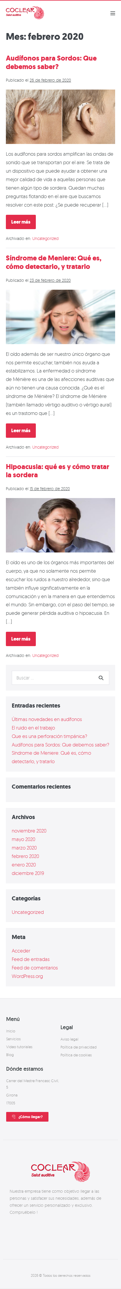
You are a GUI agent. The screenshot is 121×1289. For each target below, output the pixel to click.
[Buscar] (101, 677)
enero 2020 (24, 864)
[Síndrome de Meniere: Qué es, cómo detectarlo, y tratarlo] (60, 317)
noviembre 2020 (29, 831)
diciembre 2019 (28, 873)
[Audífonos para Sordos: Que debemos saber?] (60, 117)
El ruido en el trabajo (33, 728)
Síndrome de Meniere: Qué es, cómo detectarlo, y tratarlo (53, 262)
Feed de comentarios (35, 967)
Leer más (23, 220)
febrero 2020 (25, 856)
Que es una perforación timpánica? (49, 736)
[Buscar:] (60, 677)
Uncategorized (45, 238)
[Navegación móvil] (112, 13)
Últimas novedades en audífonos (47, 719)
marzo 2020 (24, 848)
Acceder (21, 951)
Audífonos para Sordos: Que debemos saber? (51, 62)
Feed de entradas (31, 959)
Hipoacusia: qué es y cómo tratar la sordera (57, 471)
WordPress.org (27, 976)
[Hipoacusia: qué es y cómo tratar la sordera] (60, 525)
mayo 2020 (23, 839)
